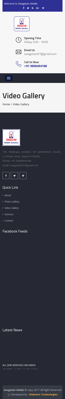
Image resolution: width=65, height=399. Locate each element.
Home (6, 104)
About (8, 195)
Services (9, 214)
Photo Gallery (12, 201)
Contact (9, 220)
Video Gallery (12, 207)
